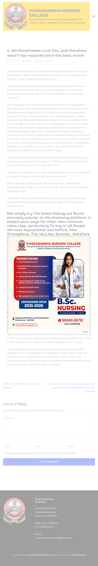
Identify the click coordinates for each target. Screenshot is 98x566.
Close (85, 332)
